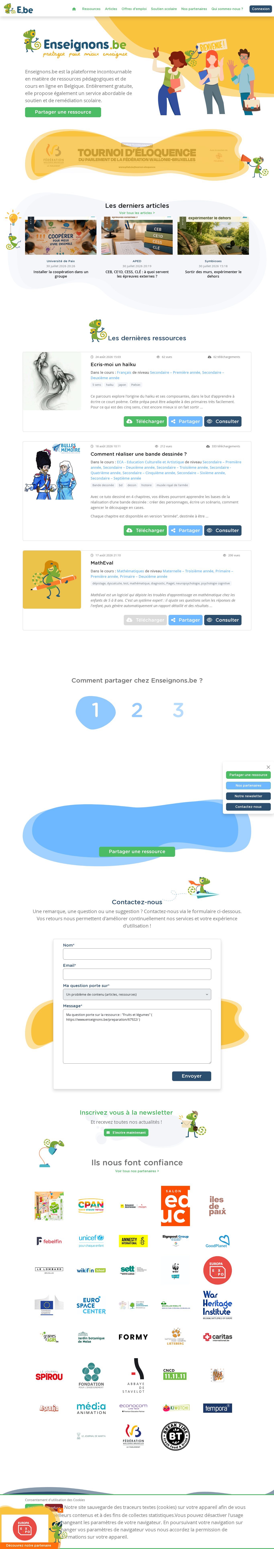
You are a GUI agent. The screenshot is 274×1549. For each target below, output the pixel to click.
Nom (68, 945)
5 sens (96, 385)
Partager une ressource (63, 112)
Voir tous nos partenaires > (137, 1171)
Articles (111, 9)
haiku (110, 385)
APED (137, 261)
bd (121, 485)
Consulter (226, 421)
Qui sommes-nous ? (227, 9)
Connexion (261, 9)
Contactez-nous (248, 806)
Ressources (91, 9)
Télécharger (149, 421)
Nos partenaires (194, 9)
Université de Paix (61, 261)
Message (72, 1006)
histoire (146, 485)
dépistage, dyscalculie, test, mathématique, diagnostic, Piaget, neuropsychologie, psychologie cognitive (161, 583)
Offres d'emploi (134, 9)
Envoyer (192, 1076)
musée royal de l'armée (172, 485)
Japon (122, 385)
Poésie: (136, 385)
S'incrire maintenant (129, 1132)
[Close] (268, 767)
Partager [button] (188, 421)
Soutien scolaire (164, 9)
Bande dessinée (103, 485)
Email (69, 966)
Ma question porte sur (86, 986)
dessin (132, 485)
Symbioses (213, 261)
